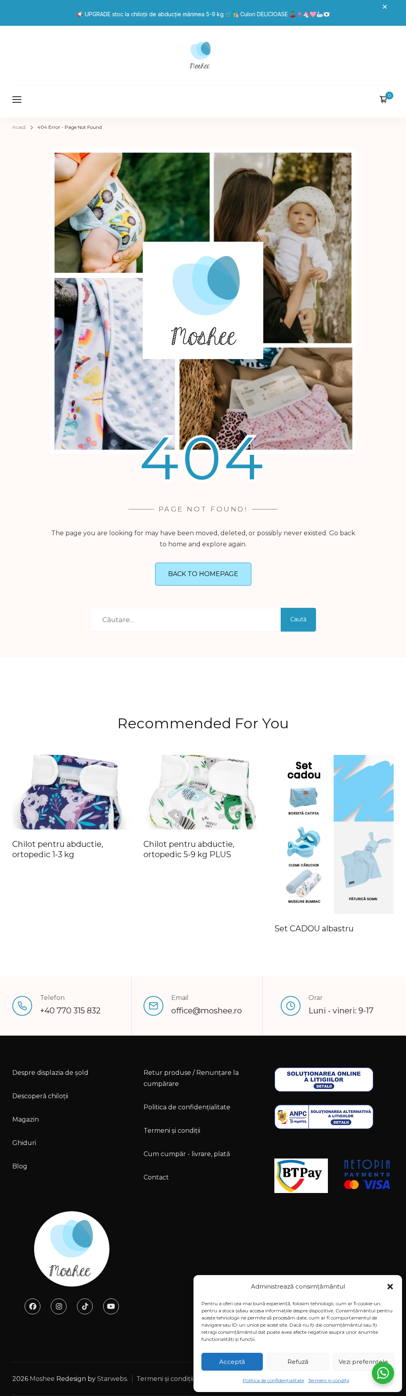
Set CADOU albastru (314, 928)
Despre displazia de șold (50, 1072)
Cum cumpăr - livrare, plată (187, 1154)
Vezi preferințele (363, 1361)
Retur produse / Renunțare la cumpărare (191, 1078)
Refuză (297, 1361)
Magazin (25, 1119)
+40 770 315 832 (70, 1010)
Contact (156, 1177)
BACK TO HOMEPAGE (203, 574)
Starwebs (112, 1379)
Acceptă (232, 1361)
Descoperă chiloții (40, 1096)
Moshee (42, 1379)
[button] (390, 1287)
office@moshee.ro (206, 1010)
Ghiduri (24, 1143)
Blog (19, 1166)
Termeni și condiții (328, 1380)
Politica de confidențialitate (273, 1380)
